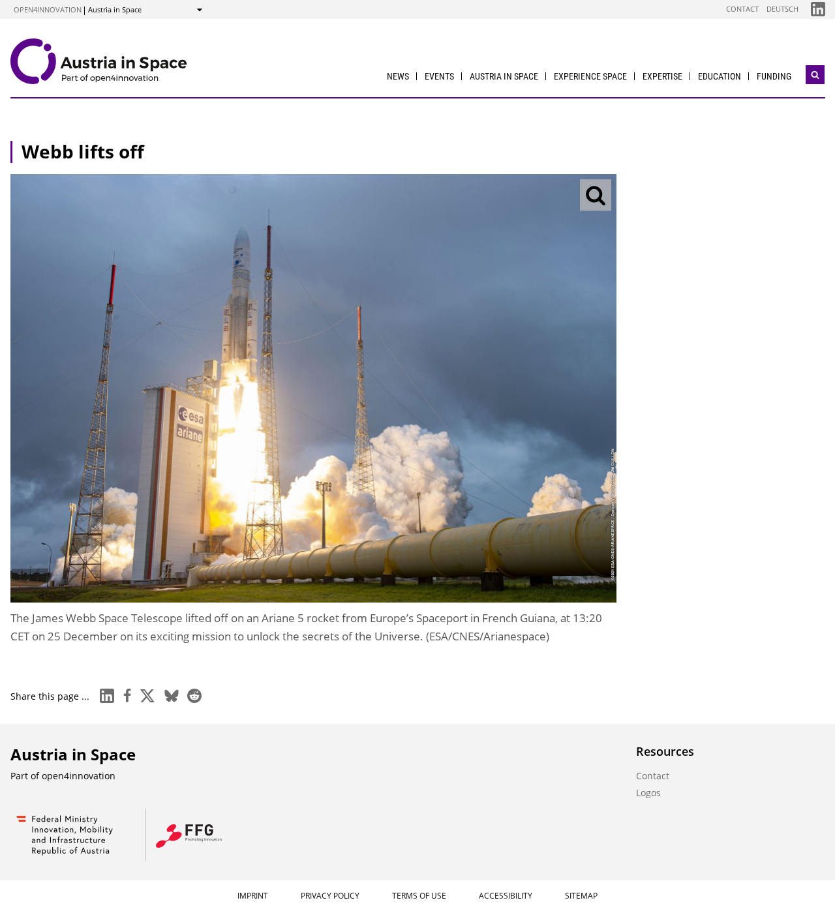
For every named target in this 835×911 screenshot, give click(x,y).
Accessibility (505, 895)
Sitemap (581, 895)
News (398, 76)
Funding (774, 76)
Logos (648, 792)
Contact (742, 9)
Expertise (662, 76)
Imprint (252, 895)
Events (439, 76)
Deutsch (782, 9)
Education (719, 76)
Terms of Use (419, 895)
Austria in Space (504, 76)
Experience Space (590, 76)
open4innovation (48, 9)
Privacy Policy (330, 895)
